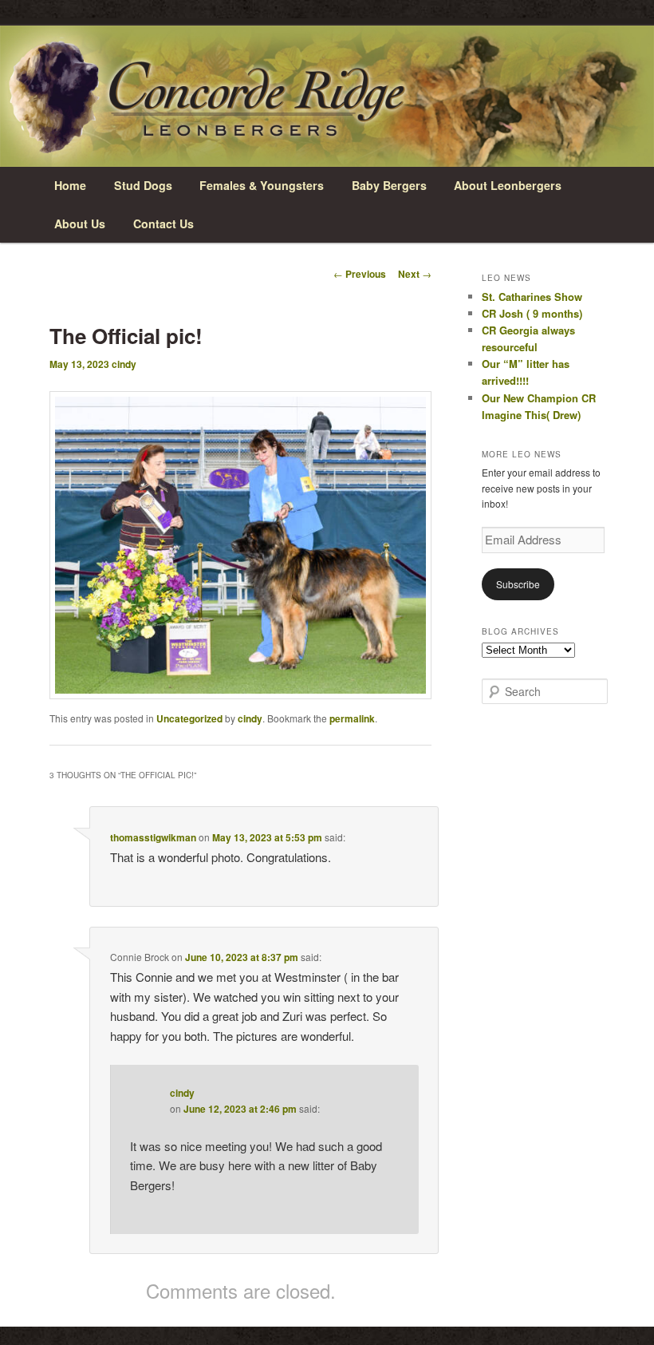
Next (414, 274)
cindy (124, 364)
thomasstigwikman (153, 837)
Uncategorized (189, 718)
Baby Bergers (389, 185)
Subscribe (518, 584)
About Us (79, 223)
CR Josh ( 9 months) (532, 313)
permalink (352, 718)
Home (70, 185)
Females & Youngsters (261, 185)
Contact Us (163, 223)
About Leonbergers (507, 185)
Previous (359, 274)
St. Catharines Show (532, 296)
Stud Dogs (143, 185)
